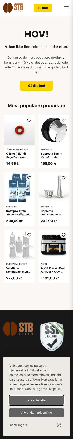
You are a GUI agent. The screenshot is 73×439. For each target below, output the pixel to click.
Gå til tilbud (36, 86)
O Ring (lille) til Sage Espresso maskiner (16, 157)
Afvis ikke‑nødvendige (36, 412)
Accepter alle (36, 400)
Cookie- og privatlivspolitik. (43, 388)
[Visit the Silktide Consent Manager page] (59, 425)
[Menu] (66, 8)
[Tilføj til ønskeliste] (29, 120)
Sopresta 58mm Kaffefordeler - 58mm (51, 157)
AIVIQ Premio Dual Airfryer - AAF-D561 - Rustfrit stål (53, 271)
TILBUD (43, 7)
